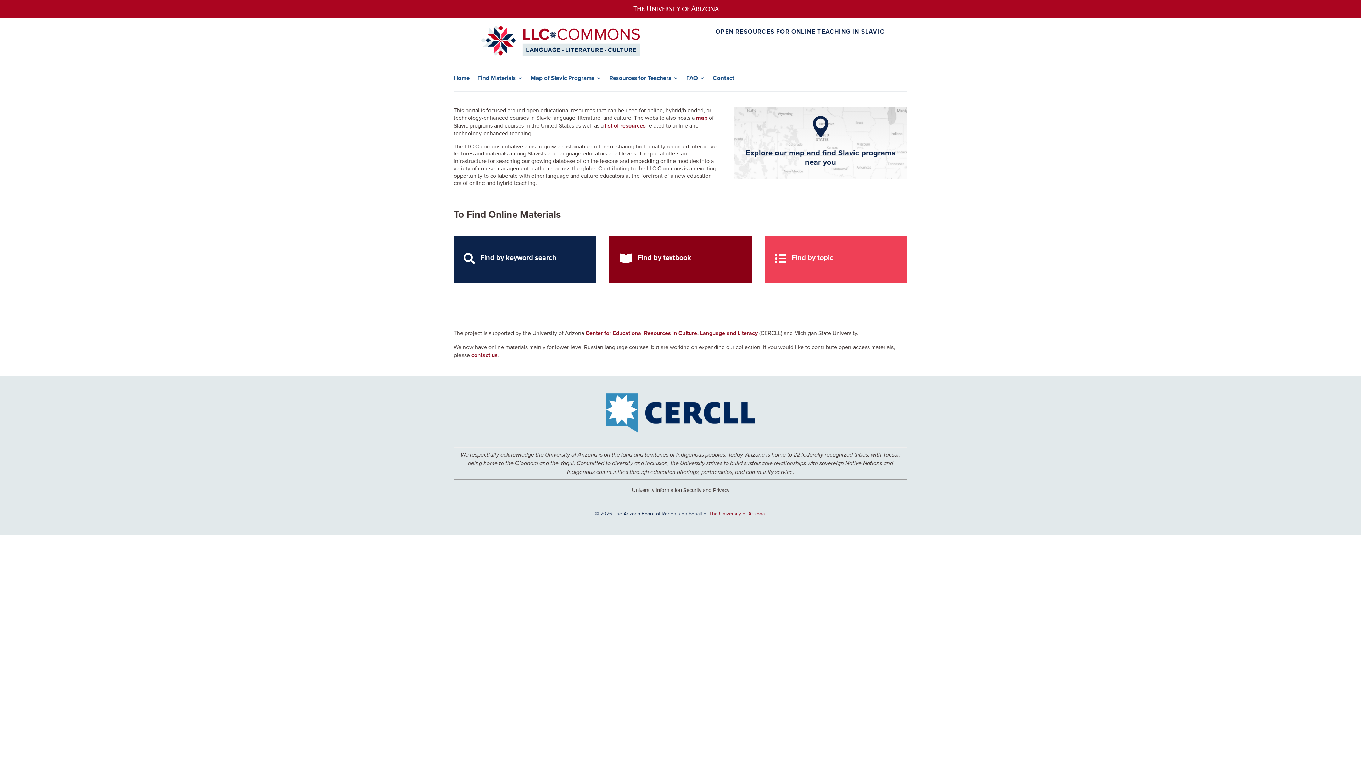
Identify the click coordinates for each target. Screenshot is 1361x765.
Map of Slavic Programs (562, 78)
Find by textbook (664, 257)
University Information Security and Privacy (680, 490)
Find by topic (812, 257)
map (701, 118)
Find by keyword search (518, 257)
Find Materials (496, 78)
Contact (723, 78)
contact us (484, 355)
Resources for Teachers (640, 78)
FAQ (692, 78)
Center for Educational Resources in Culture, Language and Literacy (672, 333)
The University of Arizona (737, 513)
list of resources (625, 125)
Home (462, 78)
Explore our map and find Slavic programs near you (821, 157)
